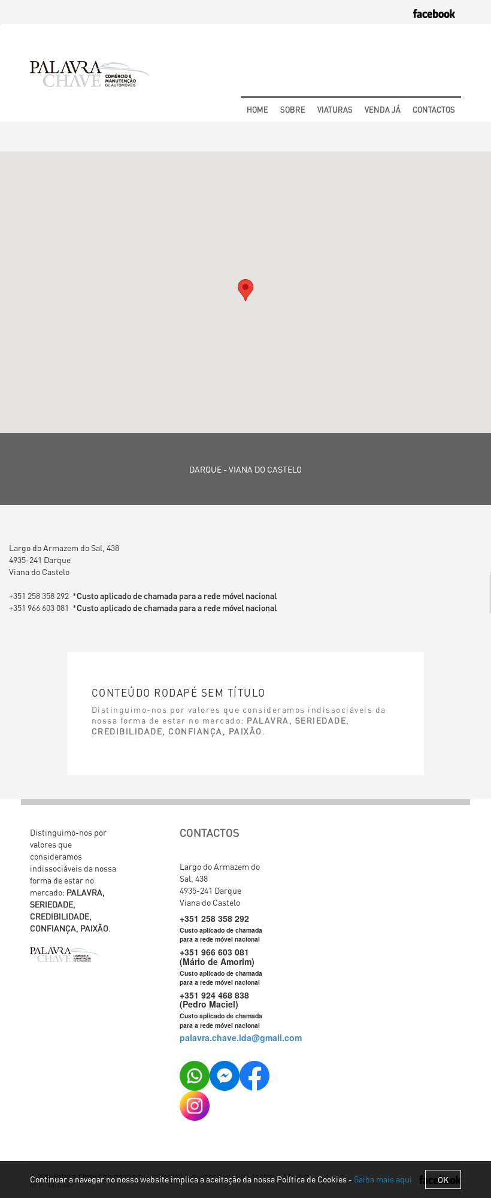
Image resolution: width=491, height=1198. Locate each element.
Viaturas (335, 109)
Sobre (292, 109)
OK (443, 1179)
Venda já (383, 109)
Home (257, 109)
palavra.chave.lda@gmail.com (241, 1037)
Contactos (434, 109)
